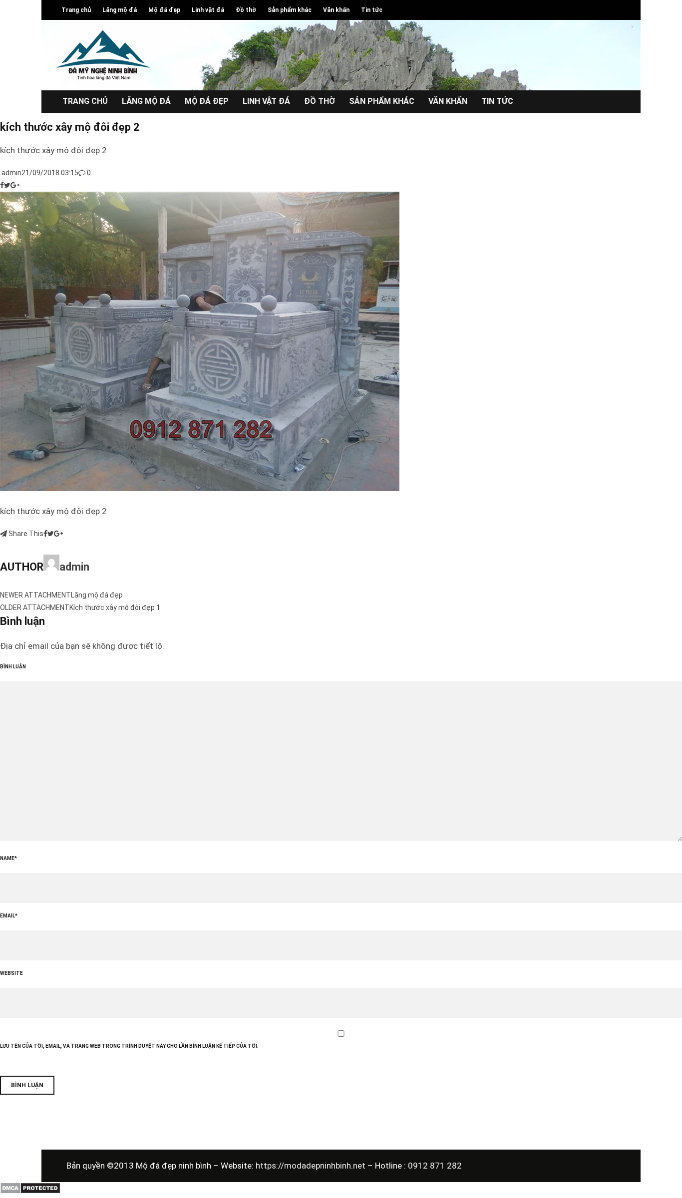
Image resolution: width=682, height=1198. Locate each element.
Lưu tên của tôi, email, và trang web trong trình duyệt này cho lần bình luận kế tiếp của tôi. (129, 1046)
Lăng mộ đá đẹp (97, 595)
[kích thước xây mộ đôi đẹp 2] (199, 489)
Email (8, 915)
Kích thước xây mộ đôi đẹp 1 (114, 607)
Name (8, 858)
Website (11, 973)
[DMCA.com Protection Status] (30, 1192)
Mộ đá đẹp (164, 9)
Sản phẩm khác (290, 9)
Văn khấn (336, 9)
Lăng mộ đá (119, 9)
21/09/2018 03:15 (49, 173)
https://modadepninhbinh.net (311, 1166)
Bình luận (13, 666)
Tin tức (371, 9)
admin (10, 173)
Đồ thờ (246, 9)
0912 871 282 (435, 1166)
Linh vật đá (208, 9)
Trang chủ (76, 9)
